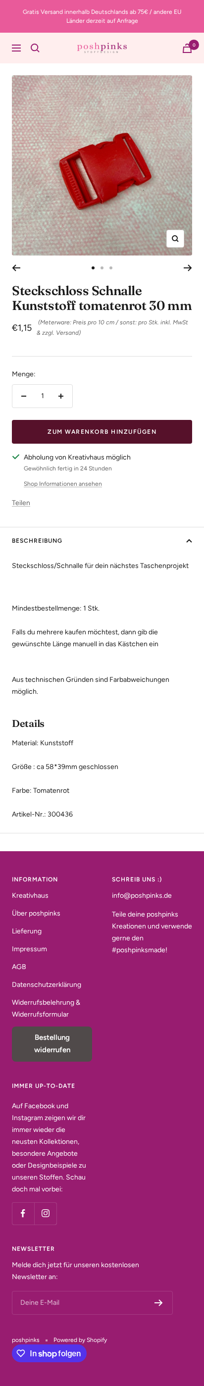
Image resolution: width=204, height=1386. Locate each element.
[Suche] (35, 48)
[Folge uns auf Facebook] (23, 1213)
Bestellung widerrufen (52, 1044)
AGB (19, 967)
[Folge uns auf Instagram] (45, 1213)
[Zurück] (16, 267)
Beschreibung (37, 540)
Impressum (29, 949)
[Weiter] (188, 267)
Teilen (21, 503)
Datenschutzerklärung (46, 984)
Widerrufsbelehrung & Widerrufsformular (46, 1008)
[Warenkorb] (187, 48)
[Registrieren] (158, 1302)
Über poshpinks (36, 913)
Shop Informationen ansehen (63, 483)
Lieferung (27, 931)
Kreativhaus (30, 895)
